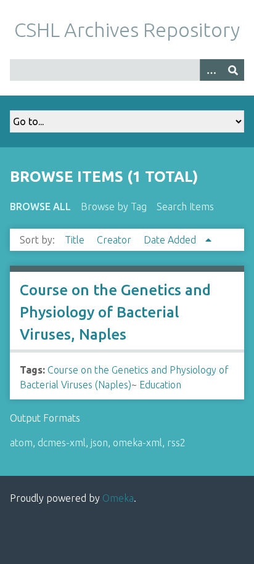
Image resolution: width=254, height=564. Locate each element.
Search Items (185, 206)
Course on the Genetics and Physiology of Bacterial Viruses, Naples (115, 312)
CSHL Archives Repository (127, 29)
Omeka (118, 498)
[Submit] (233, 70)
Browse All (40, 206)
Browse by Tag (114, 206)
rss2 (176, 442)
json (99, 442)
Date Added (171, 239)
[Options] (211, 70)
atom (21, 442)
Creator (115, 239)
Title (76, 239)
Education (160, 384)
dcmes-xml (62, 442)
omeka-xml (137, 442)
